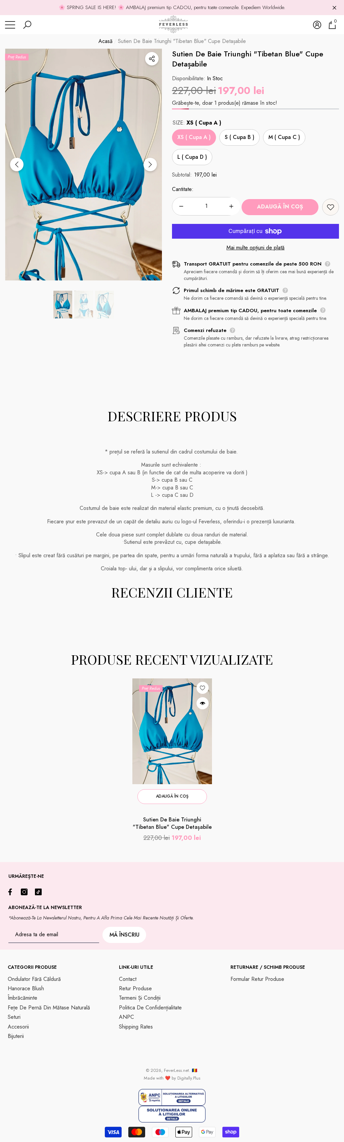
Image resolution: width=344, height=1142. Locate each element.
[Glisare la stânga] (17, 164)
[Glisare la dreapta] (150, 164)
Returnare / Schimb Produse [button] (267, 967)
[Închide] (334, 7)
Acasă (105, 41)
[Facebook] (12, 892)
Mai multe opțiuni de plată (255, 247)
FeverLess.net (176, 1070)
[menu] (10, 25)
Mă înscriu (124, 935)
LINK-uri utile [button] (136, 967)
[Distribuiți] (152, 58)
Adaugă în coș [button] (172, 796)
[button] (27, 25)
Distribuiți (152, 58)
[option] (83, 165)
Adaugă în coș (280, 206)
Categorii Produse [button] (32, 967)
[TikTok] (40, 892)
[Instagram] (26, 892)
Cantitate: (183, 189)
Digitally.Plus (188, 1078)
